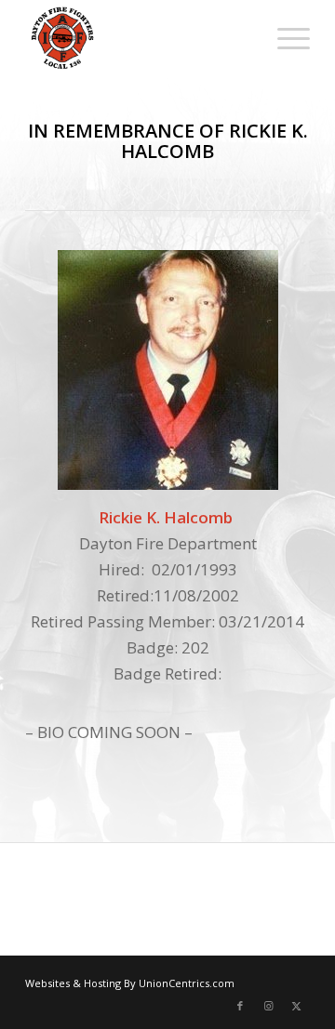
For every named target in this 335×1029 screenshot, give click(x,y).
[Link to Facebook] (240, 1006)
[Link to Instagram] (268, 1006)
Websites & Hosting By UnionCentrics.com (129, 983)
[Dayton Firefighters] (139, 37)
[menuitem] (284, 37)
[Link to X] (296, 1006)
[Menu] (284, 37)
